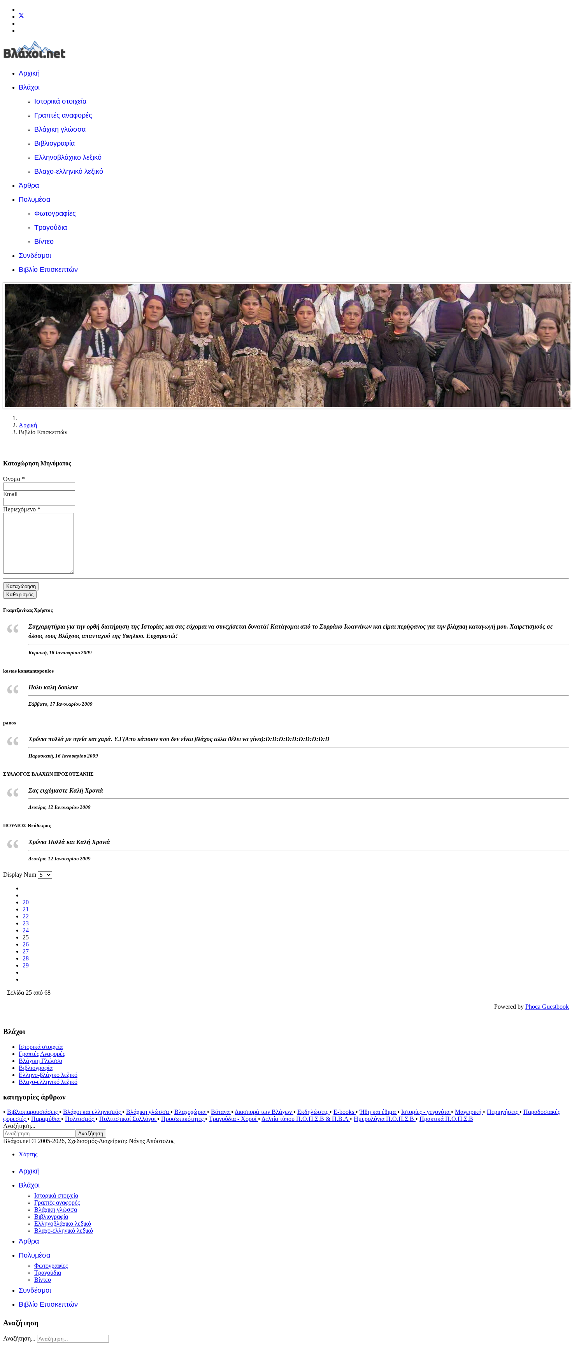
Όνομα (14, 479)
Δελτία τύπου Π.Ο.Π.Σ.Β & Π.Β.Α (305, 1118)
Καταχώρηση (21, 586)
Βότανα (221, 1111)
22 (26, 916)
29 (26, 965)
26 (26, 944)
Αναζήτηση (90, 1133)
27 (26, 951)
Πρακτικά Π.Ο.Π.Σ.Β (446, 1118)
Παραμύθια (46, 1118)
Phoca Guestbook (547, 1006)
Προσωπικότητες (183, 1118)
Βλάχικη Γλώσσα (40, 1060)
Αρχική (29, 73)
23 (26, 923)
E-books (344, 1111)
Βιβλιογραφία (54, 143)
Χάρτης (28, 1154)
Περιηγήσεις (503, 1111)
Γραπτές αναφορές (63, 115)
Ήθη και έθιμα (378, 1111)
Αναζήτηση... (19, 1125)
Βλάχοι (29, 87)
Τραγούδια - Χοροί (233, 1118)
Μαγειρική (469, 1111)
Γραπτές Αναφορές (42, 1053)
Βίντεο (44, 241)
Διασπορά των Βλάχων (264, 1111)
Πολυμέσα (34, 199)
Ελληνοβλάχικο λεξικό (68, 157)
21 (26, 909)
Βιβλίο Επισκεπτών (48, 269)
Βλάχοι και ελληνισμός (92, 1111)
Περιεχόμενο (21, 509)
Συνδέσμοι (35, 255)
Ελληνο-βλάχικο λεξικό (48, 1074)
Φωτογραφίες (55, 213)
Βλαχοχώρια (190, 1111)
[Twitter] (21, 16)
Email (10, 494)
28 (26, 958)
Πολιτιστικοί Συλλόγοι (128, 1118)
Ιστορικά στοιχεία (60, 101)
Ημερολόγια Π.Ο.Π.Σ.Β (385, 1118)
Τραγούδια (50, 227)
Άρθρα (29, 185)
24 (26, 930)
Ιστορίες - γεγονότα (426, 1111)
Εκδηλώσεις (313, 1111)
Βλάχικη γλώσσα (60, 129)
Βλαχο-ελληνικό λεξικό (68, 171)
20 (26, 902)
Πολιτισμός (80, 1118)
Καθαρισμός (19, 594)
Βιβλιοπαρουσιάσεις (33, 1111)
